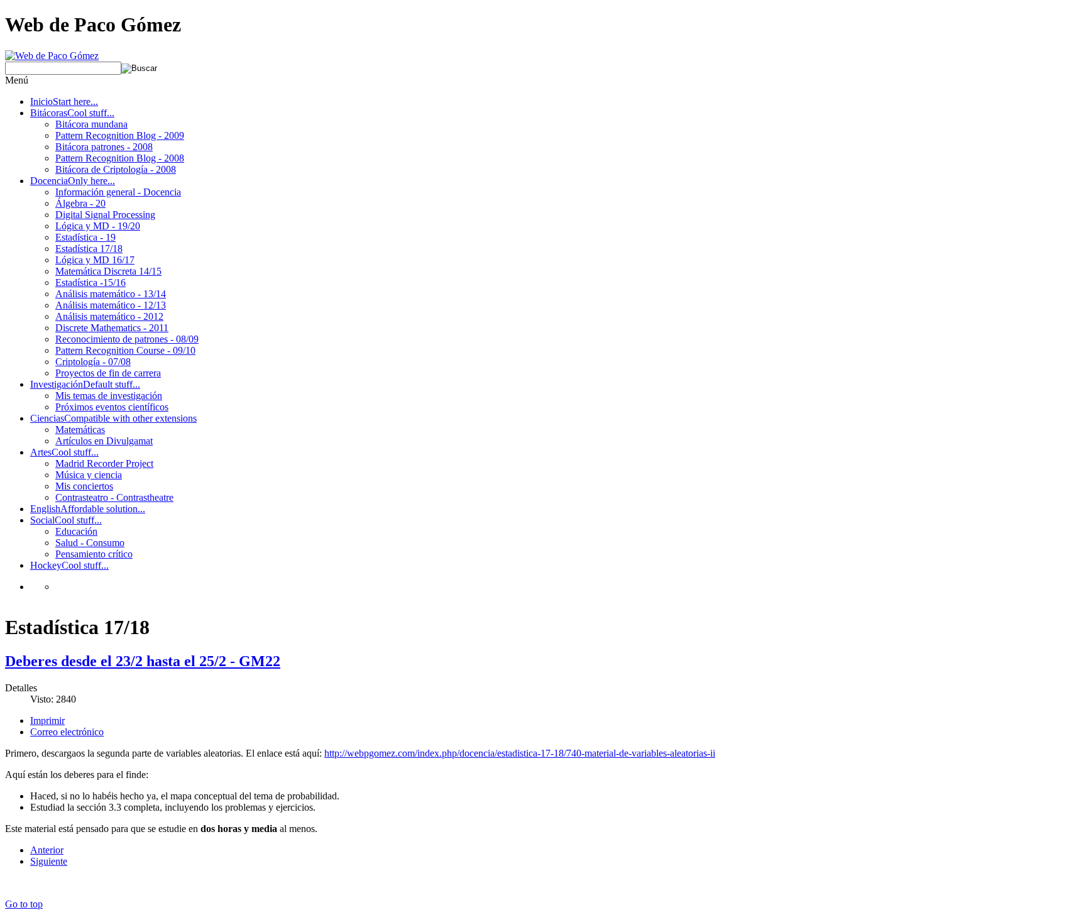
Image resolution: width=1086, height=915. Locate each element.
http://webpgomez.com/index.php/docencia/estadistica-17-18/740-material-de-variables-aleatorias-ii (519, 753)
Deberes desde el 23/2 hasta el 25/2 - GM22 (142, 661)
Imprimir (47, 720)
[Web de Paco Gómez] (52, 55)
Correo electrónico (67, 731)
